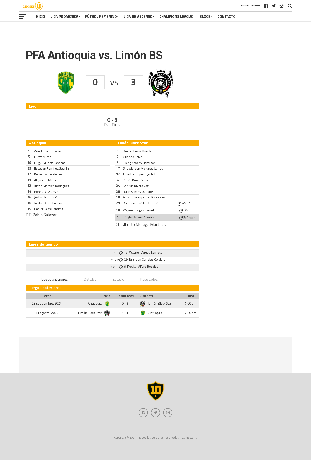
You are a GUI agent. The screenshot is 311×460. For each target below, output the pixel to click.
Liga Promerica (64, 16)
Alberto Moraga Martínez (144, 224)
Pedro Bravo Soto (135, 180)
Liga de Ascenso (138, 16)
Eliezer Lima (42, 156)
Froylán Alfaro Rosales (138, 217)
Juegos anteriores (54, 279)
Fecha (46, 295)
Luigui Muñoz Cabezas (49, 162)
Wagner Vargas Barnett (139, 210)
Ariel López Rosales (48, 151)
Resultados (149, 279)
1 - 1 (125, 312)
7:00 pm (190, 303)
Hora (190, 295)
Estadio (118, 279)
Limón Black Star (160, 303)
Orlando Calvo (132, 156)
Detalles (90, 279)
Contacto (226, 16)
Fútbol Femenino (101, 16)
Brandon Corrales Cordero (141, 203)
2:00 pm (190, 312)
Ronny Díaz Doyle (46, 191)
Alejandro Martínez (47, 180)
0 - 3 (125, 303)
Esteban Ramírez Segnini (51, 168)
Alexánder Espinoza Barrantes (144, 197)
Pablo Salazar (45, 215)
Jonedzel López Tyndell (139, 174)
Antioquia (95, 303)
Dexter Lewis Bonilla (137, 151)
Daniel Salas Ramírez (48, 208)
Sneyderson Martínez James (143, 168)
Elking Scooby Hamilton (139, 162)
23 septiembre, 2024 (47, 303)
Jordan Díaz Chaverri (48, 203)
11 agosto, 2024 (47, 312)
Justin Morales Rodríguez (51, 185)
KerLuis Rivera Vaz (136, 185)
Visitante (147, 295)
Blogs (205, 16)
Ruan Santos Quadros (138, 191)
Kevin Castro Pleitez (48, 174)
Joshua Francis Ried (47, 197)
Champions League (176, 16)
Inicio (40, 16)
